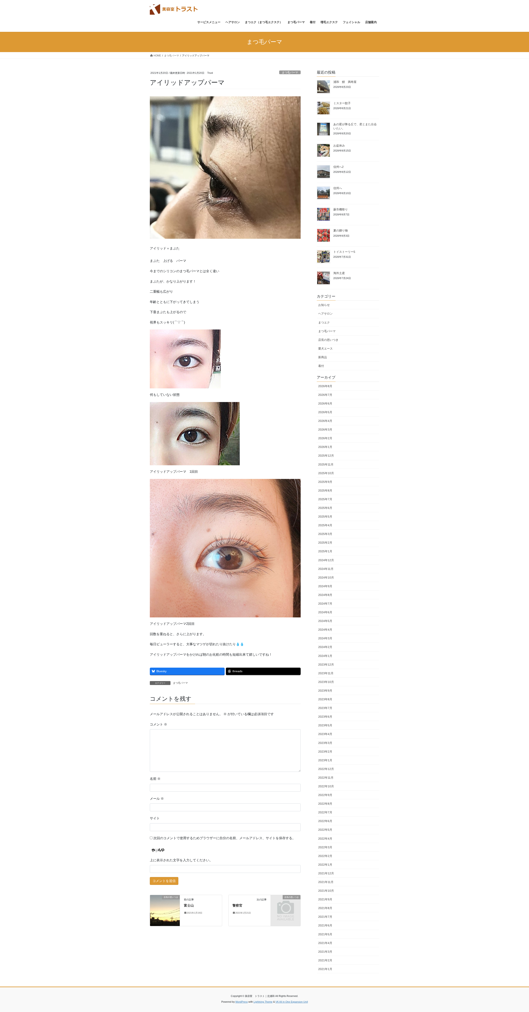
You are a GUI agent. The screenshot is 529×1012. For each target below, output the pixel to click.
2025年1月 (325, 551)
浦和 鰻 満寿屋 (344, 82)
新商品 (322, 357)
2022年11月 (326, 777)
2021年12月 (326, 873)
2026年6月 (325, 403)
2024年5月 (325, 621)
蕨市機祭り (340, 209)
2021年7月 (325, 916)
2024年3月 (325, 638)
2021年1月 (325, 969)
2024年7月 (325, 603)
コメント (158, 724)
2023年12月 (326, 664)
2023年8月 (325, 699)
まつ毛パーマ (290, 72)
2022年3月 (325, 847)
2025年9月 (325, 481)
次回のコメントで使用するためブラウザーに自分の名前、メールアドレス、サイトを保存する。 (224, 838)
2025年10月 (326, 473)
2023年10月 (326, 682)
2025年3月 (325, 534)
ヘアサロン (325, 313)
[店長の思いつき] (165, 910)
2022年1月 (325, 864)
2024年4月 (325, 629)
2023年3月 (325, 743)
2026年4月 (325, 420)
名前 (155, 778)
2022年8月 (325, 803)
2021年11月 (326, 882)
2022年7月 (325, 812)
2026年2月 (325, 438)
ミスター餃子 (342, 103)
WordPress (241, 1001)
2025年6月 (325, 508)
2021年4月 (325, 943)
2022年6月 (325, 821)
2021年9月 (325, 899)
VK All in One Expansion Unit (291, 1001)
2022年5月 (325, 829)
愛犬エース (325, 348)
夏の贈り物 (340, 230)
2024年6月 (325, 612)
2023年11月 (326, 673)
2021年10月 (326, 890)
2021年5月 (325, 934)
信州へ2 (338, 166)
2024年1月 (325, 656)
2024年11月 (326, 568)
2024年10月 (326, 577)
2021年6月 (325, 925)
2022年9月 (325, 795)
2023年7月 (325, 708)
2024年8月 (325, 595)
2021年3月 (325, 951)
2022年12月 (326, 769)
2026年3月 (325, 429)
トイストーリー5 (344, 251)
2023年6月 (325, 716)
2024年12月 (326, 560)
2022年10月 (326, 786)
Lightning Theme (263, 1001)
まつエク (324, 322)
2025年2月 (325, 542)
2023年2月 (325, 751)
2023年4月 (325, 734)
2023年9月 (325, 690)
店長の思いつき (328, 339)
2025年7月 (325, 499)
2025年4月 (325, 525)
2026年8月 (325, 386)
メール (157, 798)
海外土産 (339, 273)
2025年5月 (325, 516)
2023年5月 (325, 725)
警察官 (237, 905)
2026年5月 (325, 412)
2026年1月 (325, 447)
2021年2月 (325, 960)
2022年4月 (325, 838)
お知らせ (324, 305)
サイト (155, 818)
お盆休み (339, 145)
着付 (321, 366)
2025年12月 (326, 455)
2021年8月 (325, 908)
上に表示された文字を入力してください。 (181, 860)
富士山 (189, 905)
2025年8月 (325, 490)
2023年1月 (325, 760)
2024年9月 (325, 586)
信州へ (337, 188)
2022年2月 (325, 856)
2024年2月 (325, 647)
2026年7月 (325, 394)
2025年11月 (326, 464)
